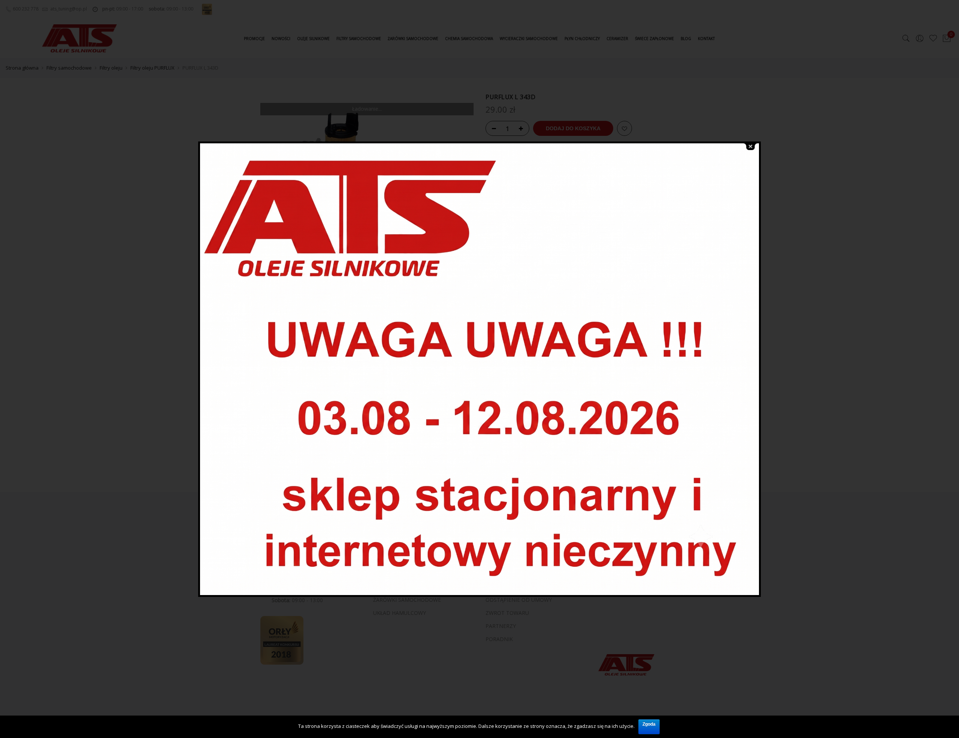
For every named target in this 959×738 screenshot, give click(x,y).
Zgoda (649, 724)
